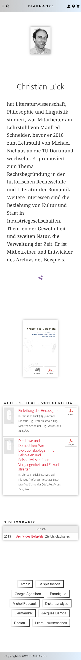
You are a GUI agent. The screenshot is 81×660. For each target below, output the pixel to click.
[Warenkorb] (77, 6)
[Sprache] (73, 6)
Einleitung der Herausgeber (39, 410)
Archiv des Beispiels (29, 536)
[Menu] (3, 6)
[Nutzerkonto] (68, 6)
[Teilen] (40, 278)
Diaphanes (41, 6)
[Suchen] (7, 6)
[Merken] (26, 324)
